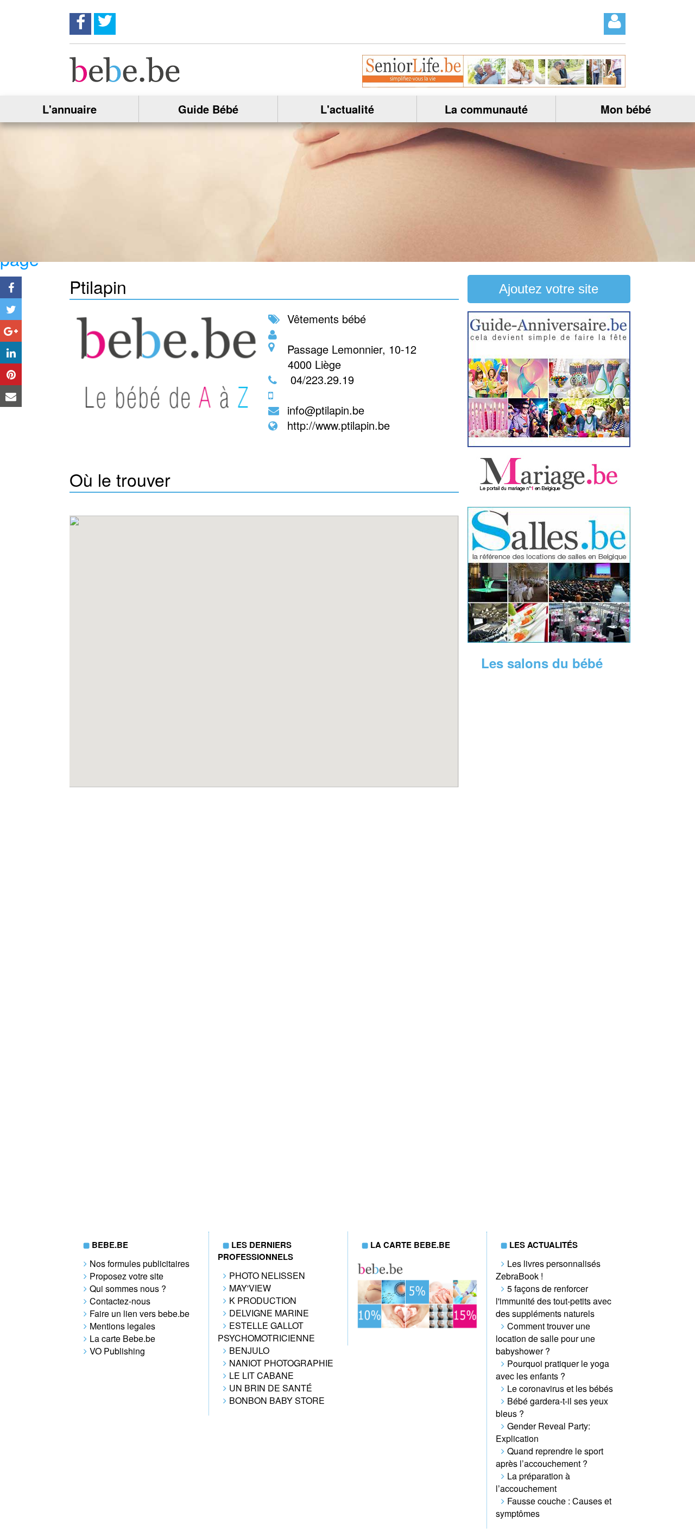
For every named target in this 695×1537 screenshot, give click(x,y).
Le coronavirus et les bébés (560, 1388)
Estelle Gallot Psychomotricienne (266, 1331)
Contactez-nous (120, 1301)
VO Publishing (117, 1351)
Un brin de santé (270, 1388)
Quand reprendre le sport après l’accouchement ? (549, 1457)
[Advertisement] (548, 848)
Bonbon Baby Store (277, 1400)
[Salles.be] (548, 639)
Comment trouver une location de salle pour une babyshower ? (545, 1338)
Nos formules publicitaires (139, 1263)
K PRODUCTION (262, 1300)
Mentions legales (122, 1326)
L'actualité (347, 109)
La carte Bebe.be (122, 1338)
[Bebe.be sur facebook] (80, 20)
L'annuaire (69, 109)
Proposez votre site (126, 1276)
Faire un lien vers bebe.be (139, 1313)
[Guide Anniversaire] (548, 443)
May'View (250, 1288)
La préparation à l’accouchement (533, 1482)
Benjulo (249, 1350)
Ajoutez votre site (548, 288)
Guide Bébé (208, 109)
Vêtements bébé (326, 319)
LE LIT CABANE (261, 1375)
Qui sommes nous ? (128, 1288)
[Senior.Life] (494, 84)
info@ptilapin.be (325, 410)
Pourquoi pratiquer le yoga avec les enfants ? (552, 1369)
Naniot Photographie (281, 1363)
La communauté (486, 109)
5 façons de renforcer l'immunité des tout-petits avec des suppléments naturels (553, 1301)
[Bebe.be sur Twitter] (105, 20)
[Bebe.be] (125, 78)
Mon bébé (626, 109)
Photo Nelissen (267, 1275)
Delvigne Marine (269, 1313)
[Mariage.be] (548, 490)
